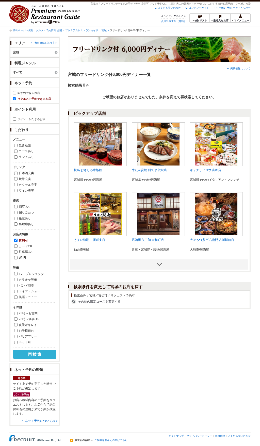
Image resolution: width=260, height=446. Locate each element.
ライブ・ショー (29, 291)
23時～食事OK (29, 319)
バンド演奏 (26, 285)
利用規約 (220, 436)
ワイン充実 (26, 190)
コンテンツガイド (199, 7)
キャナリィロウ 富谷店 (205, 170)
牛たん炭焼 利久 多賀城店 (149, 170)
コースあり (26, 151)
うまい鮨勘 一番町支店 (89, 240)
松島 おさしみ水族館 (88, 170)
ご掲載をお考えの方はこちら (110, 440)
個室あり (25, 206)
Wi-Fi (22, 257)
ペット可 (25, 342)
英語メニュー (28, 297)
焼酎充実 (25, 179)
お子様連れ (26, 331)
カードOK (25, 246)
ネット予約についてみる (41, 421)
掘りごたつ (26, 212)
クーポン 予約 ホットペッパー (233, 7)
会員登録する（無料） (173, 21)
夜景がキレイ (28, 325)
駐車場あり (26, 252)
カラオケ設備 (28, 280)
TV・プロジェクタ (31, 274)
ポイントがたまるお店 (31, 119)
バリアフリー (28, 336)
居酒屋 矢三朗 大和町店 (148, 240)
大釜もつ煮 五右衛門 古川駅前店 (212, 240)
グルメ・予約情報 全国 (49, 30)
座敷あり (25, 218)
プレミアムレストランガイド (81, 30)
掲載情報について (240, 68)
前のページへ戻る (23, 30)
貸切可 (23, 240)
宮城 (104, 30)
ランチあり (26, 157)
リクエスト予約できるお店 (34, 98)
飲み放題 (25, 145)
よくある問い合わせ (169, 7)
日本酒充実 (26, 173)
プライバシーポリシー (199, 436)
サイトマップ (176, 436)
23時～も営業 (28, 313)
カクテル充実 (28, 185)
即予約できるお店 (29, 92)
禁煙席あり (26, 224)
